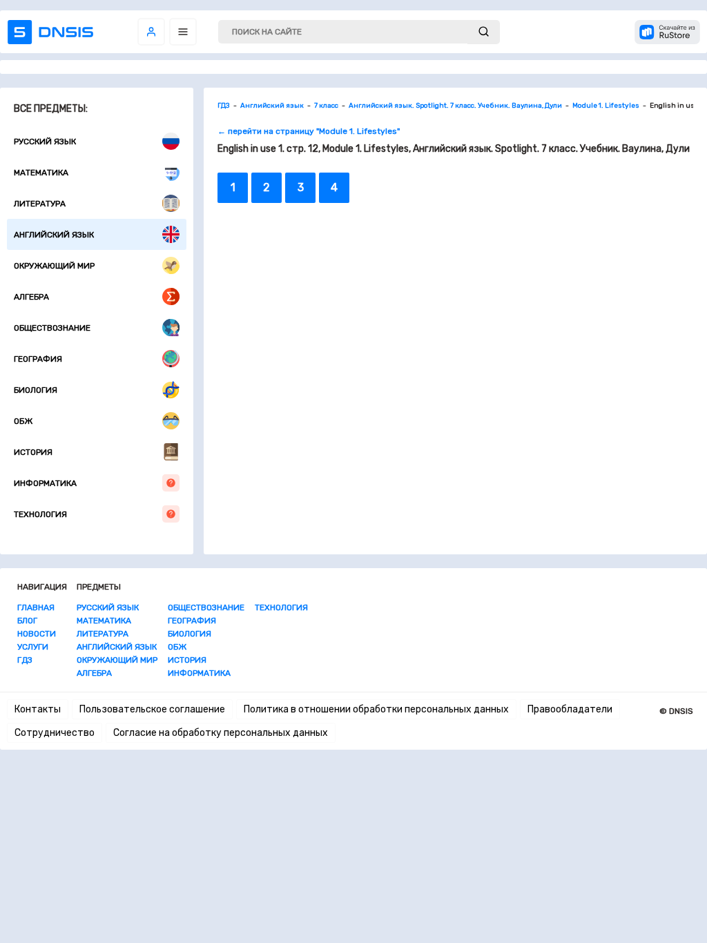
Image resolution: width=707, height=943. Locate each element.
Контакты (37, 709)
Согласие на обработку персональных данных (220, 733)
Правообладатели (569, 709)
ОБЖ (23, 421)
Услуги (32, 647)
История (33, 452)
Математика (41, 172)
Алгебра (31, 297)
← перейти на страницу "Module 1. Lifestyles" (308, 131)
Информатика (45, 483)
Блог (27, 620)
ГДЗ (24, 660)
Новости (36, 634)
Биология (35, 390)
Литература (40, 203)
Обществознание (52, 328)
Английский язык (54, 235)
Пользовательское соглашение (152, 709)
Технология (40, 514)
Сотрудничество (54, 733)
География (38, 359)
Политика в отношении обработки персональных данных (376, 709)
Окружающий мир (54, 266)
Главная (36, 607)
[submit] (483, 32)
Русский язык (45, 141)
